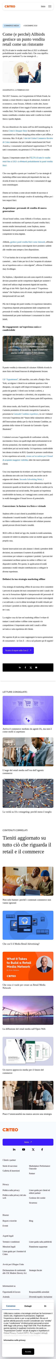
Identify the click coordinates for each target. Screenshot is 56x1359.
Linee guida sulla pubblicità (40, 1242)
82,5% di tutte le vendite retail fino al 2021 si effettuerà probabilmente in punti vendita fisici (28, 161)
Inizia (43, 6)
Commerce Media (11, 26)
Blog (31, 1221)
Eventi (5, 1226)
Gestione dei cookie (37, 1198)
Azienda (6, 1297)
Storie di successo (10, 1166)
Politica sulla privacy (11, 1190)
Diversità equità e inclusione (40, 1297)
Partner (32, 1173)
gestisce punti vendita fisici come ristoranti (27, 242)
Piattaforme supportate (38, 1247)
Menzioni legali (9, 1247)
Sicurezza (33, 1203)
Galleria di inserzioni (11, 1171)
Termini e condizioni (11, 1242)
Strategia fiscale (35, 1270)
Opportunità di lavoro (11, 1292)
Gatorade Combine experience (25, 414)
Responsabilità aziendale (39, 1292)
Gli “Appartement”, (11, 379)
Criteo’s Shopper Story (18, 131)
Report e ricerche (10, 1221)
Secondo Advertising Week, (31, 479)
